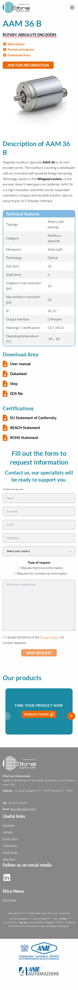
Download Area (18, 55)
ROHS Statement (24, 437)
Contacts (8, 831)
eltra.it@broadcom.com (23, 808)
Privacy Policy (49, 637)
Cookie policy (10, 845)
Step (14, 383)
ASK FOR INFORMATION (28, 65)
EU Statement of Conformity (33, 418)
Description (16, 44)
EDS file (16, 393)
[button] (71, 716)
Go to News (9, 899)
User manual (20, 364)
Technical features (20, 49)
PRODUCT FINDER (37, 714)
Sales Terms (9, 859)
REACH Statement (25, 427)
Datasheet (18, 373)
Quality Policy (10, 852)
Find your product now (39, 705)
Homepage (9, 825)
